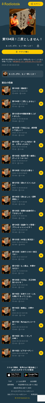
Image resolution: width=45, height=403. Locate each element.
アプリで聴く (24, 52)
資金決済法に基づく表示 (22, 388)
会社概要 (33, 381)
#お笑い (29, 61)
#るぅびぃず (22, 61)
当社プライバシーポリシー (17, 394)
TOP (10, 381)
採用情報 (10, 385)
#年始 (15, 61)
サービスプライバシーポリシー (22, 391)
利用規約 (34, 394)
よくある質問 (21, 381)
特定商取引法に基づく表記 (28, 385)
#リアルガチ (37, 61)
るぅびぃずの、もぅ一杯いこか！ (19, 46)
